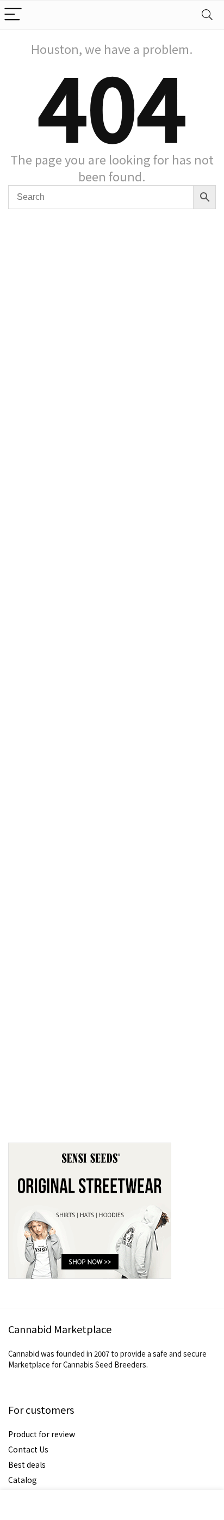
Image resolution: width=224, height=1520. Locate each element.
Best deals (27, 1464)
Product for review (41, 1434)
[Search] (207, 15)
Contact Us (28, 1449)
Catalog (22, 1479)
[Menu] (13, 15)
